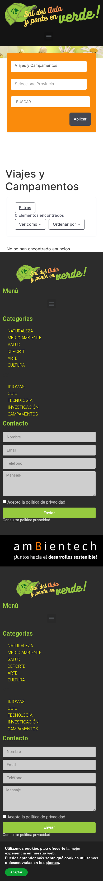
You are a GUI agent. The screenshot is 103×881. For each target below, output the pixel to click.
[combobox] (49, 66)
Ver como (28, 224)
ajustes (52, 862)
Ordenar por (64, 224)
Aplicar (80, 119)
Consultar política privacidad (26, 520)
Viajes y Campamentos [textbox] (36, 65)
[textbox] (49, 84)
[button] (48, 36)
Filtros (25, 207)
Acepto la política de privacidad (36, 502)
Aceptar (16, 872)
